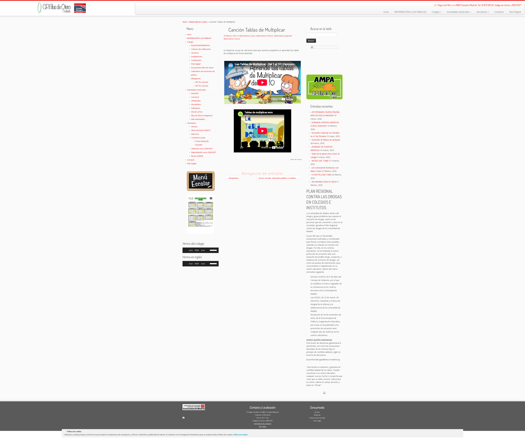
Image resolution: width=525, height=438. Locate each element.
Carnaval (195, 97)
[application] (201, 250)
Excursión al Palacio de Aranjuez (326, 139)
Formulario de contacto (262, 424)
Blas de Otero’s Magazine (201, 115)
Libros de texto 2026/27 (200, 130)
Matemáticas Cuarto (198, 22)
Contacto (499, 11)
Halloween (195, 108)
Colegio (436, 11)
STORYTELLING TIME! (321, 174)
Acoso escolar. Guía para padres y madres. (279, 178)
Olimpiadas (196, 100)
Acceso (317, 412)
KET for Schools (201, 82)
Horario (194, 126)
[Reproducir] (186, 250)
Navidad (194, 93)
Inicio (386, 11)
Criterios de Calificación (201, 49)
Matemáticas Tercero (232, 39)
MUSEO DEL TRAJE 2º (321, 160)
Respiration (232, 178)
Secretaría (482, 11)
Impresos (195, 134)
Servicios (195, 53)
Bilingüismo (196, 78)
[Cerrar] (461, 432)
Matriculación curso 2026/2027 (203, 152)
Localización (196, 60)
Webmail (317, 415)
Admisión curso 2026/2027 (202, 148)
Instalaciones (196, 56)
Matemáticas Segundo (283, 36)
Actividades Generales (458, 11)
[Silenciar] (207, 250)
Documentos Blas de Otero (202, 67)
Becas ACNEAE (197, 156)
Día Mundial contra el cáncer (324, 181)
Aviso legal (317, 421)
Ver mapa (262, 426)
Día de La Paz (196, 112)
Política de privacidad (317, 418)
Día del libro (196, 104)
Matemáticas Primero (264, 36)
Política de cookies (240, 434)
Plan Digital (515, 11)
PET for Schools (201, 86)
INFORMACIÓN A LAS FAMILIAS (410, 11)
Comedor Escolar (198, 137)
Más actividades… (198, 119)
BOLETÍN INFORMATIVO (200, 45)
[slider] (213, 250)
